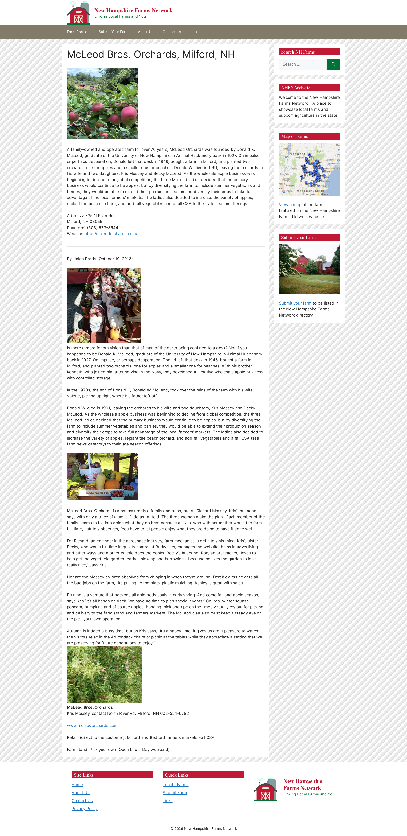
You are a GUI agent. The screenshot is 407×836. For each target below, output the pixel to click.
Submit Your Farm (114, 31)
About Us (145, 31)
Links (195, 31)
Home (77, 784)
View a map (290, 204)
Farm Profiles (78, 31)
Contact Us (172, 31)
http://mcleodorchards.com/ (111, 233)
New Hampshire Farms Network (133, 10)
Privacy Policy (85, 808)
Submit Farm (175, 792)
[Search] (333, 64)
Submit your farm (295, 303)
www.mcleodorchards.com (92, 725)
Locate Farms (176, 784)
